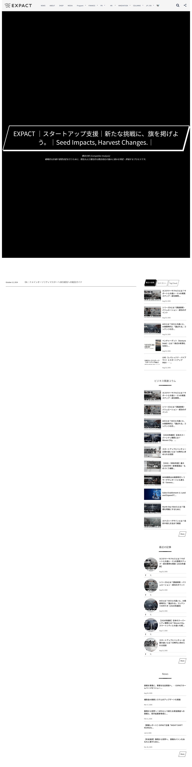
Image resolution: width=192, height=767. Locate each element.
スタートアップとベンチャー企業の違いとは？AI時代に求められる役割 (174, 451)
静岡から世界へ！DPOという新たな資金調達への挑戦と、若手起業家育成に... (164, 712)
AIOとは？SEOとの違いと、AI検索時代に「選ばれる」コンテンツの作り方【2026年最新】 (172, 603)
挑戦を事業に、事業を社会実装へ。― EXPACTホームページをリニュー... (165, 686)
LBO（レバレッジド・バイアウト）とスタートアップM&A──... (174, 360)
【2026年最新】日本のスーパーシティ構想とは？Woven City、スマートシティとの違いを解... (172, 623)
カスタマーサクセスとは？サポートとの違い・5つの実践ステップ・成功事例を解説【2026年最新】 (172, 562)
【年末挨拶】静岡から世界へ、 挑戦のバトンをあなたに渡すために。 (164, 740)
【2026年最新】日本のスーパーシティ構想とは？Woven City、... (173, 437)
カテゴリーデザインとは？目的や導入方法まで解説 (174, 522)
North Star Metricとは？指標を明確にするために (173, 508)
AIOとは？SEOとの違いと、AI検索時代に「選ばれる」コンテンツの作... (174, 326)
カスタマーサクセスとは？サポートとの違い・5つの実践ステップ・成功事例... (174, 293)
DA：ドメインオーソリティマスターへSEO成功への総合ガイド (53, 282)
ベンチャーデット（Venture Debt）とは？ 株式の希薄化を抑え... (174, 343)
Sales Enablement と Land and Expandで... (174, 494)
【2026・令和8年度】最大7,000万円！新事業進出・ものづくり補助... (174, 465)
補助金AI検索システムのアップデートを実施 (162, 699)
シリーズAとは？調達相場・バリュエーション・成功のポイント (174, 310)
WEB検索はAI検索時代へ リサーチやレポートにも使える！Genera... (173, 480)
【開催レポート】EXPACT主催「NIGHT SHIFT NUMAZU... (163, 726)
